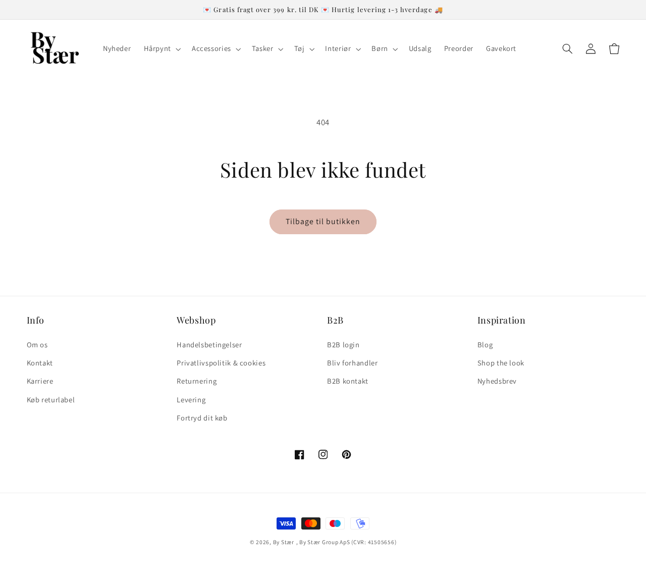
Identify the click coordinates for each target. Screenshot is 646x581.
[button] (161, 49)
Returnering (197, 381)
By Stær (283, 542)
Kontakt (40, 362)
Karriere (40, 381)
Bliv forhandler (352, 362)
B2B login (343, 344)
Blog (485, 344)
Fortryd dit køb (202, 417)
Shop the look (500, 362)
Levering (191, 399)
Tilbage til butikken (323, 221)
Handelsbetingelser (209, 344)
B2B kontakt (347, 381)
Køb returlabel (51, 399)
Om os (37, 344)
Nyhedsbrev (497, 381)
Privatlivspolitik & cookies (221, 362)
